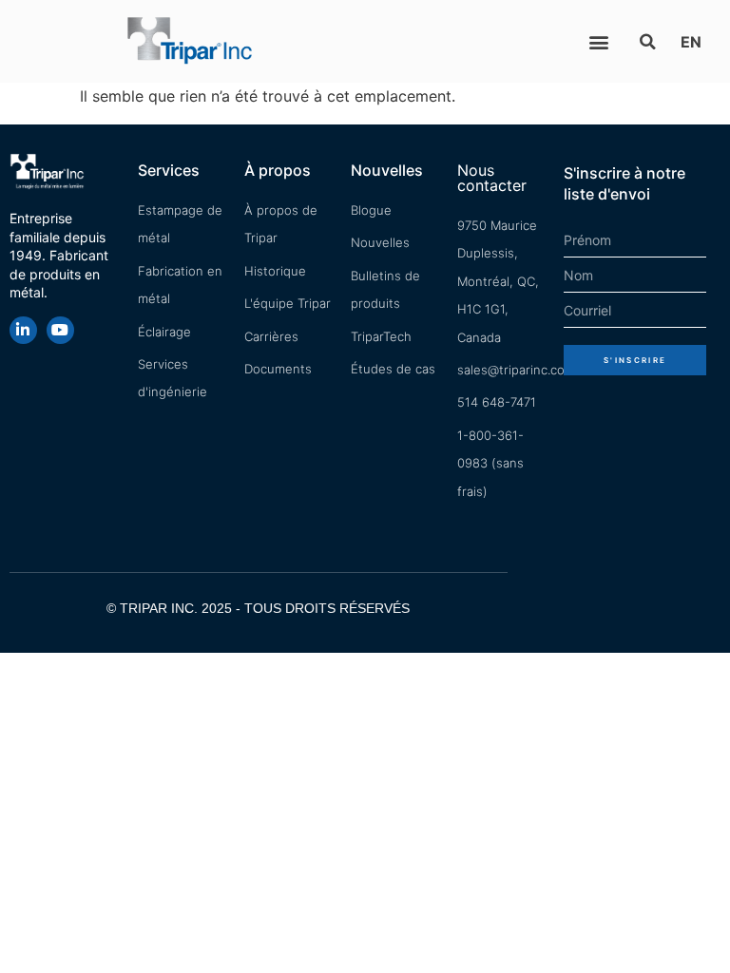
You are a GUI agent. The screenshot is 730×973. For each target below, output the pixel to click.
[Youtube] (60, 330)
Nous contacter (492, 178)
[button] (598, 41)
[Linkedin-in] (23, 330)
